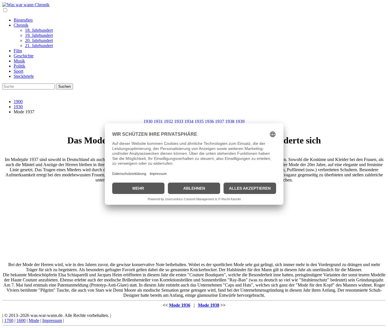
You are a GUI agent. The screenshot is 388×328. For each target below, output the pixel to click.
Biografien (23, 20)
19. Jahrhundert (39, 35)
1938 (229, 121)
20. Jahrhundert (39, 40)
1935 (199, 121)
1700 (8, 320)
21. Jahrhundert (39, 45)
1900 (18, 101)
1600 (21, 320)
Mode (34, 320)
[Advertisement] (194, 222)
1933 (178, 121)
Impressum (52, 320)
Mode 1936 (179, 305)
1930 (18, 106)
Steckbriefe (24, 76)
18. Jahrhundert (39, 30)
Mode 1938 (208, 305)
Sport (18, 71)
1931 (158, 121)
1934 (188, 121)
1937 (219, 121)
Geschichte (24, 55)
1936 (209, 121)
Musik (19, 61)
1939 (240, 121)
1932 (168, 121)
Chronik (21, 25)
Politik (19, 66)
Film (18, 50)
